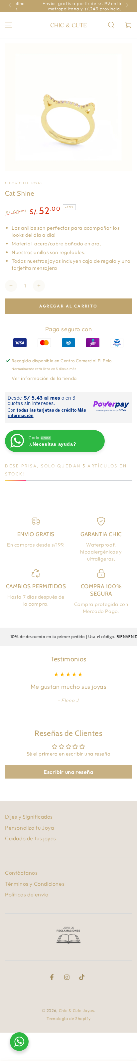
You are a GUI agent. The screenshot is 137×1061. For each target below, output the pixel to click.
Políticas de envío (27, 894)
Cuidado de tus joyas (30, 838)
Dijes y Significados (29, 816)
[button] (111, 25)
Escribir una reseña (68, 772)
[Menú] (8, 25)
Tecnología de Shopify (69, 1018)
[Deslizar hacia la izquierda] (10, 6)
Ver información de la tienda (44, 378)
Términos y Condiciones (35, 883)
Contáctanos (21, 872)
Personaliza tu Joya (29, 827)
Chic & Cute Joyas (24, 183)
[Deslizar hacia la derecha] (126, 6)
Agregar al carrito (68, 305)
